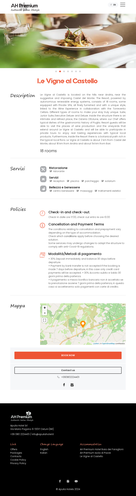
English (44, 449)
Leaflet (96, 343)
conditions (70, 236)
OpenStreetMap (108, 343)
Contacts (15, 456)
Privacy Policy (18, 463)
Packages (16, 452)
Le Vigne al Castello (91, 456)
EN (114, 4)
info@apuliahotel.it (43, 434)
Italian (43, 452)
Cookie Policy (18, 459)
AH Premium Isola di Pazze (95, 452)
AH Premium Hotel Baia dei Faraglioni (101, 449)
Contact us (68, 370)
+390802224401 (69, 377)
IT (111, 4)
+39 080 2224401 (20, 434)
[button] (56, 71)
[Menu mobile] (122, 5)
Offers (13, 449)
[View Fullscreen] (44, 320)
